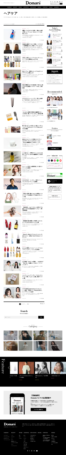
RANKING (56, 7)
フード (25, 436)
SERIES (50, 7)
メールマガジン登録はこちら (55, 163)
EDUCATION (33, 7)
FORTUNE (45, 7)
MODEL (39, 7)
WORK (20, 7)
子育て (25, 441)
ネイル (12, 444)
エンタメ (25, 438)
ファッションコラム (6, 436)
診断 (49, 75)
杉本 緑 (30, 37)
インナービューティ (14, 445)
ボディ (12, 439)
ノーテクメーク (51, 79)
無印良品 (54, 82)
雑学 (19, 435)
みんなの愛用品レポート (26, 253)
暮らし (25, 435)
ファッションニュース (7, 439)
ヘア (27, 37)
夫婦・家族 (25, 444)
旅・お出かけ (25, 442)
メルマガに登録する (38, 409)
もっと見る (54, 65)
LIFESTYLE (26, 7)
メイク (12, 435)
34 (28, 304)
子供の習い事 (32, 439)
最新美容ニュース (13, 441)
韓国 (23, 185)
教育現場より (32, 438)
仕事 (19, 436)
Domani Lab (24, 37)
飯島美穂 (36, 76)
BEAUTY (15, 7)
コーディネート (6, 435)
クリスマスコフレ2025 (14, 442)
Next (41, 303)
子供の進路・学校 (32, 441)
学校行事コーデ (32, 436)
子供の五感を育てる (33, 435)
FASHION (9, 7)
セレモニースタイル (58, 76)
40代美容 (24, 76)
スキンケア (12, 436)
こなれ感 (50, 76)
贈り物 (25, 448)
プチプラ (50, 82)
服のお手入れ (53, 75)
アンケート (54, 180)
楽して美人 (58, 82)
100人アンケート (26, 447)
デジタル (20, 438)
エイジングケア (25, 241)
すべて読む (41, 53)
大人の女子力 (32, 76)
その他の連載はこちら (55, 148)
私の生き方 (25, 445)
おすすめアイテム (6, 438)
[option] (17, 370)
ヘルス (25, 439)
